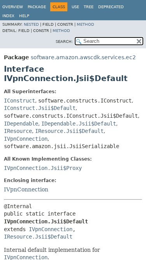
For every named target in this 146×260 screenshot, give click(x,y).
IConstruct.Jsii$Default (40, 108)
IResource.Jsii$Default (69, 131)
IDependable (21, 123)
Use (75, 7)
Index (8, 16)
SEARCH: (64, 41)
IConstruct (19, 100)
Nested (31, 24)
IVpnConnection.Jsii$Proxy (43, 168)
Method (85, 24)
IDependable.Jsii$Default (78, 123)
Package (37, 7)
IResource (18, 131)
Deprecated (111, 7)
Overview (12, 7)
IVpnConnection (25, 139)
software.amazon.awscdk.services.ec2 (83, 57)
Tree (88, 7)
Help (24, 16)
